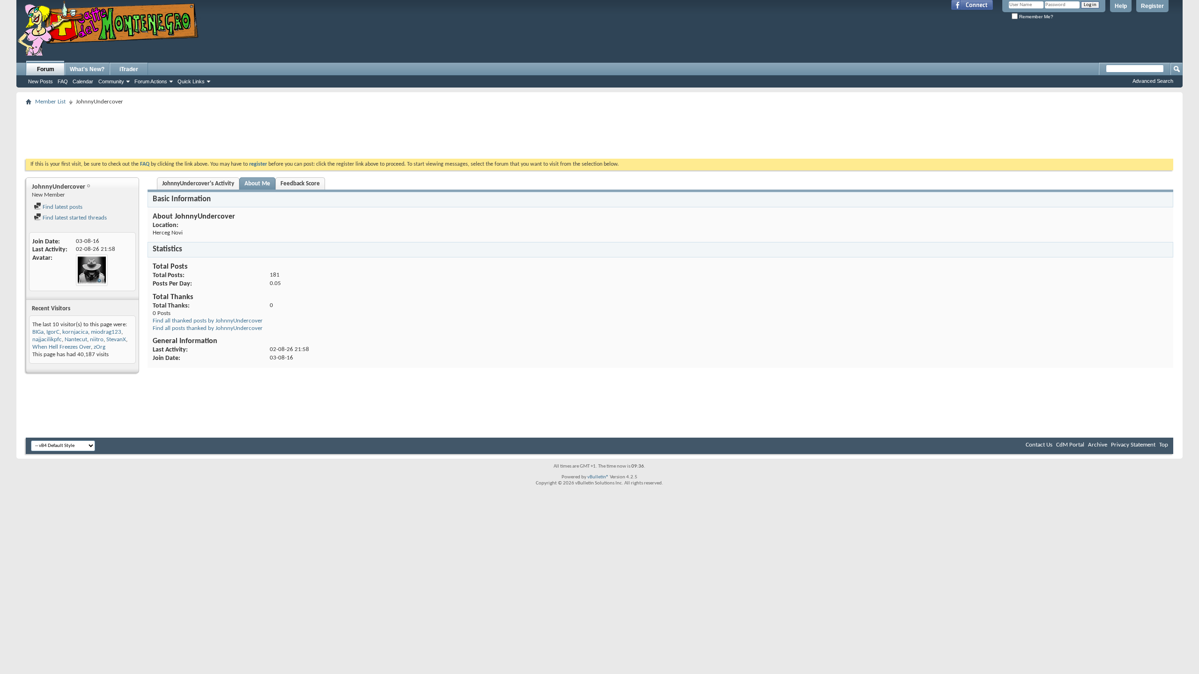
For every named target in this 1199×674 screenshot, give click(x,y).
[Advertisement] (599, 129)
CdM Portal (1070, 445)
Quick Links (191, 81)
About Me (257, 184)
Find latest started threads (74, 218)
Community (111, 81)
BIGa (38, 332)
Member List (50, 102)
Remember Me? (1035, 16)
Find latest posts (61, 207)
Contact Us (1039, 445)
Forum (45, 69)
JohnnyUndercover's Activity (198, 184)
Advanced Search (1152, 81)
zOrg (99, 347)
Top (1163, 445)
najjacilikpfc (47, 340)
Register (1152, 6)
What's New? (87, 69)
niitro (97, 340)
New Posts (40, 81)
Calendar (83, 81)
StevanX (116, 340)
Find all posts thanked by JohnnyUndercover (208, 328)
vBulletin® (598, 477)
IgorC (52, 332)
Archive (1097, 445)
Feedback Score (300, 184)
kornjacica (75, 332)
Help (1121, 6)
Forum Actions (150, 81)
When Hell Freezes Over (61, 347)
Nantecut (76, 340)
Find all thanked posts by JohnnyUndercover (208, 321)
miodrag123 (106, 332)
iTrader (128, 69)
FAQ (63, 81)
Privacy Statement (1133, 445)
